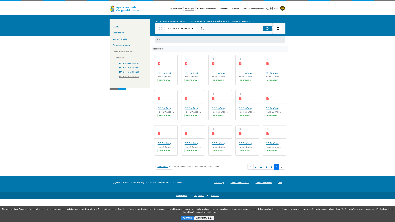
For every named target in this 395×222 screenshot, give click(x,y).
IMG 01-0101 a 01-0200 (129, 68)
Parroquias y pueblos (122, 45)
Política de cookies (264, 183)
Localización (118, 33)
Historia (116, 26)
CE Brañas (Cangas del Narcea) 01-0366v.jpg (166, 73)
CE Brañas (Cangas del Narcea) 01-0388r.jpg (193, 143)
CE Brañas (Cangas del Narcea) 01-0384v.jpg (193, 73)
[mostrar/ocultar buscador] (267, 9)
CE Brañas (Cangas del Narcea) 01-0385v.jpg (220, 108)
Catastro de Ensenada (123, 51)
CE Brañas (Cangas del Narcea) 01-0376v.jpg (247, 143)
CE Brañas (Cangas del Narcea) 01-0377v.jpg (247, 108)
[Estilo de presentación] (278, 28)
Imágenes (120, 57)
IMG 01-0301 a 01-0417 (129, 77)
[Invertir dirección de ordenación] (202, 28)
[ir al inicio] (383, 203)
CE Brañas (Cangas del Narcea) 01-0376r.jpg (274, 143)
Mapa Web (199, 196)
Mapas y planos (120, 39)
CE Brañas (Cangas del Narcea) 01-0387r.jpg (166, 108)
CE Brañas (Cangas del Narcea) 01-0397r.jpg (220, 73)
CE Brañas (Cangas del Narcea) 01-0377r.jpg (166, 143)
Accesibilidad (181, 196)
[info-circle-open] (267, 28)
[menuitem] (176, 9)
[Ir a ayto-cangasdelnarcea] (126, 8)
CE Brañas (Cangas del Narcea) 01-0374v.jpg (247, 73)
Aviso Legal (219, 183)
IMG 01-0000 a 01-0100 (129, 63)
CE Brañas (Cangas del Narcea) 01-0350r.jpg (274, 108)
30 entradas (165, 167)
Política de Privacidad (240, 183)
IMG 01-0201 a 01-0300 (129, 72)
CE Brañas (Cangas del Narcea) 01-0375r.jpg (220, 143)
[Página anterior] (250, 167)
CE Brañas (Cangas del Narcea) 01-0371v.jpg (193, 108)
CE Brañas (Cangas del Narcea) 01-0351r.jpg (274, 73)
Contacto (215, 196)
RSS (280, 183)
